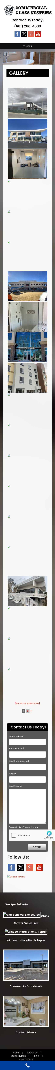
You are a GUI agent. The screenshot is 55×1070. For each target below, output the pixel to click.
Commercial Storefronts (26, 986)
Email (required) (16, 748)
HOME (16, 1052)
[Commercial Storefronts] (26, 966)
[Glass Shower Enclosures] (21, 916)
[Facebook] (17, 33)
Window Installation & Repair (26, 940)
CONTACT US (26, 1059)
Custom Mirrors (26, 1032)
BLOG (36, 1056)
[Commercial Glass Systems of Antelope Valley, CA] (27, 103)
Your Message (15, 786)
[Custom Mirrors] (26, 1013)
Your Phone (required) (19, 761)
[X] (24, 33)
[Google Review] (31, 33)
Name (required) (16, 736)
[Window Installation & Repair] (26, 933)
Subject (12, 773)
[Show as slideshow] (27, 703)
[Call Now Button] (27, 1065)
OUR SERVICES (18, 1056)
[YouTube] (38, 33)
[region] (27, 55)
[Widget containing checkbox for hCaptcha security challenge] (32, 835)
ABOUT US (32, 1052)
